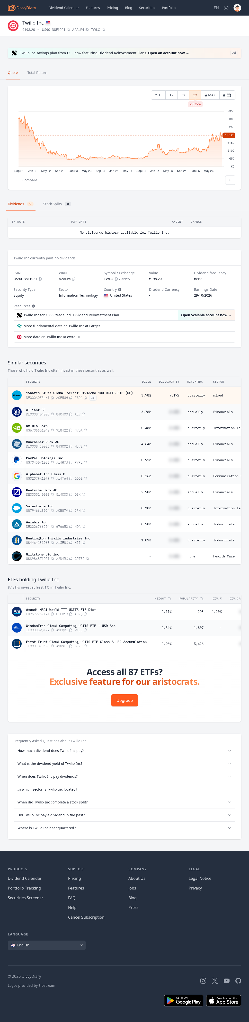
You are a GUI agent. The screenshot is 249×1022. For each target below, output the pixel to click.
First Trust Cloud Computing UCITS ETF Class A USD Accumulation (86, 641)
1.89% (146, 540)
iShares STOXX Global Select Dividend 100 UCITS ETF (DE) (79, 392)
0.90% (146, 524)
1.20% (217, 611)
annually (195, 412)
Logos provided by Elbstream (31, 985)
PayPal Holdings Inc (44, 457)
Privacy (195, 888)
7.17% (174, 395)
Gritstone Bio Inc (42, 553)
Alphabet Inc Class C (45, 473)
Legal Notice (200, 878)
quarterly (196, 395)
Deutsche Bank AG (41, 489)
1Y (171, 95)
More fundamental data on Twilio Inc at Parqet (62, 326)
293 (201, 611)
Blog (132, 897)
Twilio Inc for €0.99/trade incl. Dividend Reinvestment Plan (71, 315)
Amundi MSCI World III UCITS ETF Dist (61, 609)
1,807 (199, 628)
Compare (29, 180)
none (191, 556)
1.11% (166, 611)
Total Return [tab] (37, 72)
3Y (183, 95)
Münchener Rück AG (42, 441)
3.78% (146, 395)
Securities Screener (25, 897)
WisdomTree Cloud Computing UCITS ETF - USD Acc (71, 625)
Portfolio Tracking (24, 888)
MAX (211, 95)
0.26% (146, 476)
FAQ (72, 897)
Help (72, 907)
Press (133, 907)
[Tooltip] (119, 289)
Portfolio (169, 7)
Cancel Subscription (86, 917)
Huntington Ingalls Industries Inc (58, 537)
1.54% (166, 628)
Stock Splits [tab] (56, 204)
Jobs (132, 888)
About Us (136, 878)
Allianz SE (35, 409)
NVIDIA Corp (36, 425)
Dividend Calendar (64, 7)
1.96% (166, 644)
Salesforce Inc (39, 505)
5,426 (199, 644)
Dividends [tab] (19, 204)
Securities (147, 7)
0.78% (146, 508)
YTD (158, 95)
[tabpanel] (124, 138)
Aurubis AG (35, 521)
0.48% (146, 428)
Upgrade (124, 700)
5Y (195, 96)
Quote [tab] (13, 72)
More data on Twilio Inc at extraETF (52, 337)
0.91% (146, 460)
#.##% (174, 412)
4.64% (146, 444)
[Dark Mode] (226, 7)
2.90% (146, 492)
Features (93, 7)
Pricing (112, 7)
